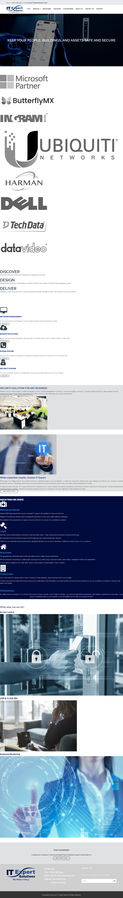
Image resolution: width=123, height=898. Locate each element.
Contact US (89, 9)
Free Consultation (9, 491)
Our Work (57, 9)
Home (29, 9)
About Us (79, 9)
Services (36, 9)
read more (6, 396)
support (99, 9)
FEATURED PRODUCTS (23, 396)
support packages (33, 489)
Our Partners (68, 9)
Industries (47, 9)
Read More (4, 324)
